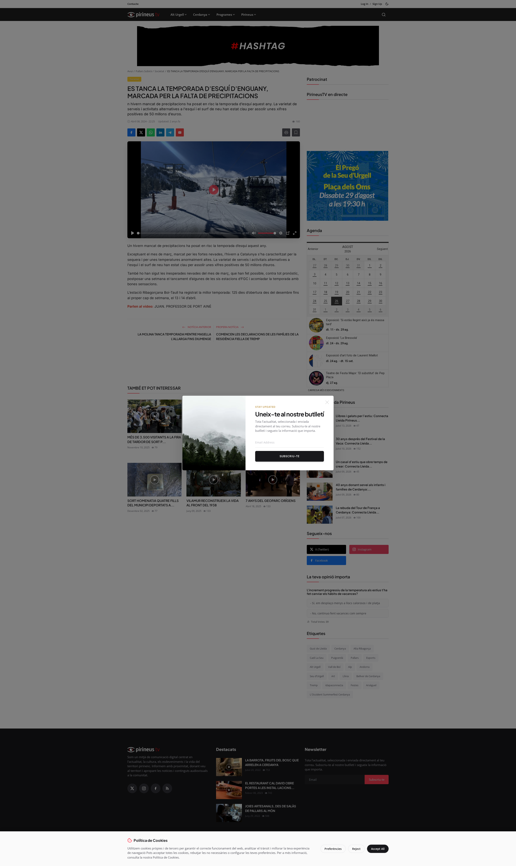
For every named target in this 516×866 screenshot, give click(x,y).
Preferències (333, 849)
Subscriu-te (290, 456)
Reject (356, 849)
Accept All (378, 849)
